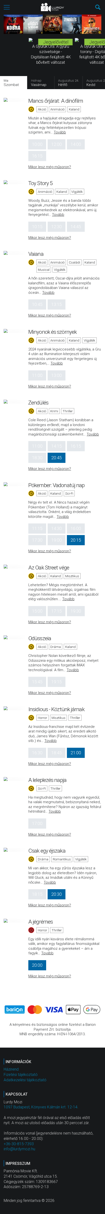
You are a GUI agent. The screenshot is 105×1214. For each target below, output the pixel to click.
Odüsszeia (39, 638)
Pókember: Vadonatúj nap (56, 485)
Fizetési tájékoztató (21, 1074)
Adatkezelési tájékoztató (25, 1080)
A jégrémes (40, 921)
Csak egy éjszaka (46, 851)
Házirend (11, 1069)
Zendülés (38, 402)
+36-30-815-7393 (19, 1144)
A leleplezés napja (47, 780)
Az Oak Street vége (48, 567)
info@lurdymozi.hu (19, 1149)
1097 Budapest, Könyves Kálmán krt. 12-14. (41, 1107)
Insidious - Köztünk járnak (56, 709)
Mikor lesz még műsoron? (49, 167)
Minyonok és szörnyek (52, 332)
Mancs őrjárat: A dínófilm (55, 101)
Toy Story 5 (40, 183)
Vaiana (35, 254)
